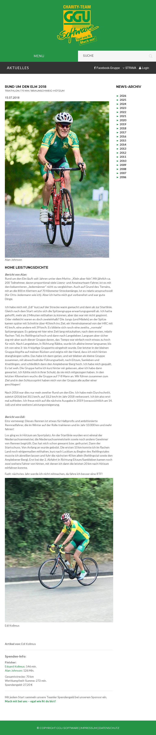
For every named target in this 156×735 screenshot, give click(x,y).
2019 (121, 124)
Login (145, 68)
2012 (121, 152)
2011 (121, 156)
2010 (121, 160)
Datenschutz (109, 728)
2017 (121, 132)
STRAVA (130, 68)
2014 (121, 144)
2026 (121, 95)
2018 (121, 128)
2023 (121, 108)
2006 (121, 177)
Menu (39, 56)
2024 (121, 104)
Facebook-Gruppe (108, 68)
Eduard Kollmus (15, 666)
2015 (121, 140)
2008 (121, 169)
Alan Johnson (13, 670)
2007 (121, 173)
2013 (121, 148)
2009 (121, 165)
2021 (121, 116)
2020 (121, 120)
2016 (121, 136)
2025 (121, 99)
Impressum (89, 728)
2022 (121, 112)
